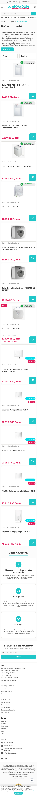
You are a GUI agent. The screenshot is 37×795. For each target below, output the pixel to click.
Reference (4, 726)
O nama (3, 721)
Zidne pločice (5, 707)
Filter (5, 56)
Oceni (3, 733)
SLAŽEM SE (18, 793)
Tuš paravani (5, 702)
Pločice (13, 17)
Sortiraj (24, 56)
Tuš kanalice (5, 712)
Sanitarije (21, 17)
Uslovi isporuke (6, 689)
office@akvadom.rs (10, 753)
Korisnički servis (6, 691)
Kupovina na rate (6, 694)
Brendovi (4, 728)
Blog (2, 731)
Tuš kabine (5, 17)
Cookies (32, 791)
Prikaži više (7, 49)
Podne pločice (5, 705)
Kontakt (3, 723)
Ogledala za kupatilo (8, 710)
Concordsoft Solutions (20, 776)
